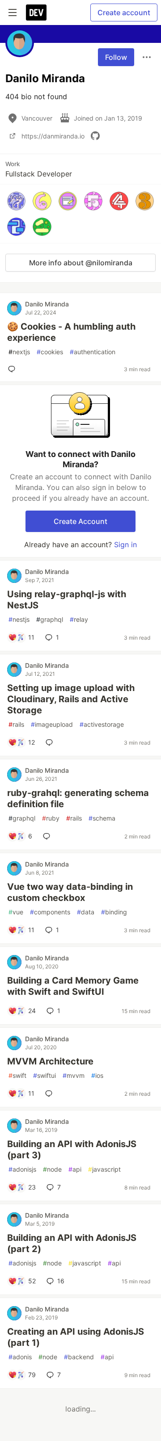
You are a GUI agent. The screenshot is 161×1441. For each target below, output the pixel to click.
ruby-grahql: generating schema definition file (78, 798)
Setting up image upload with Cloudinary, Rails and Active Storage (71, 699)
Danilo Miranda (47, 304)
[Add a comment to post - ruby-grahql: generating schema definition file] (48, 836)
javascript (104, 1169)
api (74, 1169)
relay (79, 619)
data (85, 912)
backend (79, 1357)
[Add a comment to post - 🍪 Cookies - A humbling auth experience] (13, 369)
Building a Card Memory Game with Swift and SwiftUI (73, 986)
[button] (16, 201)
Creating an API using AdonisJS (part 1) (75, 1337)
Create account (123, 12)
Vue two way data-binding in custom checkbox (70, 892)
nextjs (19, 352)
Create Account (80, 521)
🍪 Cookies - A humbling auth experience (71, 332)
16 (60, 1281)
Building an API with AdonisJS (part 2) (71, 1243)
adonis (20, 1357)
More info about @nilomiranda (80, 262)
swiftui (44, 1075)
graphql (49, 619)
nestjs (19, 619)
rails (16, 724)
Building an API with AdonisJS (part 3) (71, 1149)
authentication (92, 352)
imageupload (52, 724)
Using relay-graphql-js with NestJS (66, 600)
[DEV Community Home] (36, 12)
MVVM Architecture (50, 1061)
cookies (50, 352)
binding (114, 912)
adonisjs (22, 1169)
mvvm (74, 1075)
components (50, 912)
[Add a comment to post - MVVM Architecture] (50, 1093)
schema (102, 818)
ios (97, 1075)
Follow (116, 57)
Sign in (125, 544)
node (52, 1169)
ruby (50, 818)
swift (17, 1075)
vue (15, 912)
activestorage (102, 724)
